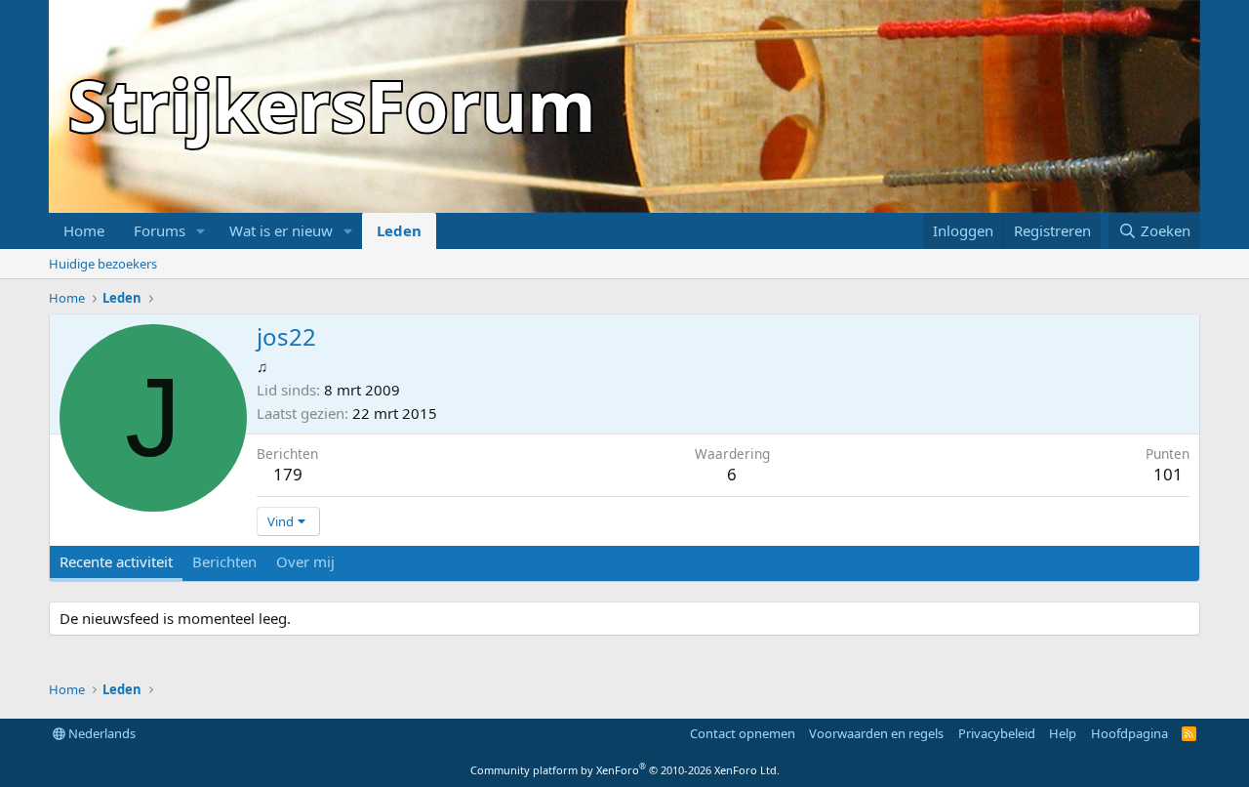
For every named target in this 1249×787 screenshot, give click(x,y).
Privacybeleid (996, 733)
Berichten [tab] (224, 561)
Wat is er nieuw (281, 230)
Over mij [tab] (305, 561)
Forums (159, 230)
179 (287, 474)
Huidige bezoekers (103, 263)
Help (1062, 733)
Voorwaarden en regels (876, 733)
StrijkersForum (332, 104)
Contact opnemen (742, 733)
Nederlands (100, 733)
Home (83, 230)
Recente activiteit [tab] (116, 561)
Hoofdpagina (1129, 733)
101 (1168, 474)
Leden (399, 230)
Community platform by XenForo (625, 770)
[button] (201, 231)
